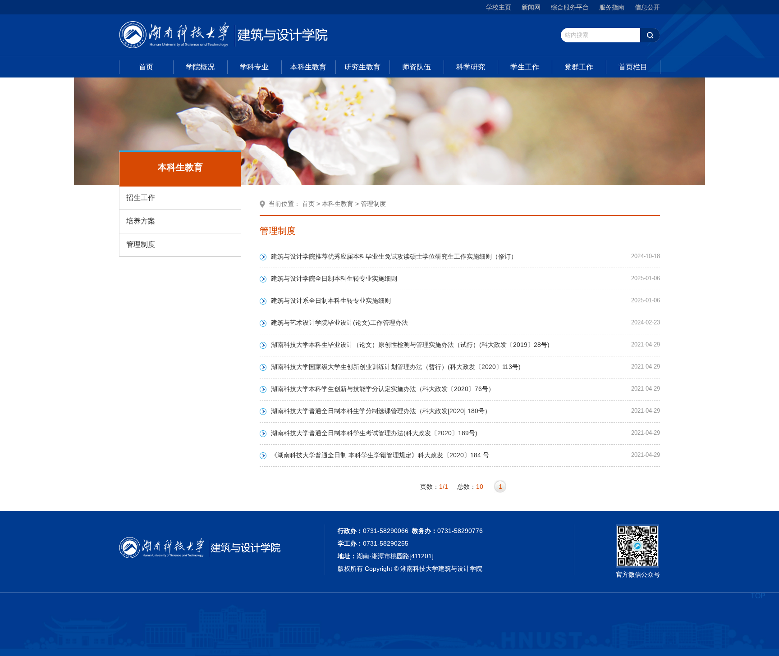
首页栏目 (633, 67)
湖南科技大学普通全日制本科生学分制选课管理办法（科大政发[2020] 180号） (381, 411)
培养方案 (140, 221)
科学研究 (470, 67)
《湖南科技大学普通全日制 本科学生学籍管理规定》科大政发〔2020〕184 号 (380, 455)
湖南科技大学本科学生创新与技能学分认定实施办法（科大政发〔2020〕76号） (383, 388)
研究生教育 (362, 67)
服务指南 (611, 7)
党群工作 (578, 67)
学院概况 (200, 67)
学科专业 (254, 67)
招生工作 (140, 197)
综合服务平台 (570, 7)
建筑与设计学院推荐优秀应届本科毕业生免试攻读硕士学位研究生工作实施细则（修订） (394, 256)
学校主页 (498, 7)
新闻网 (531, 7)
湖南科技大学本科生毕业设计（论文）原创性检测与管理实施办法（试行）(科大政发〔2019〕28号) (410, 344)
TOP (758, 596)
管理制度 (140, 244)
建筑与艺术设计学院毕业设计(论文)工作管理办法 (339, 322)
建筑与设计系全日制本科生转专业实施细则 (331, 300)
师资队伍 (416, 67)
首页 (146, 67)
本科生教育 (308, 67)
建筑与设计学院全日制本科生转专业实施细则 (334, 278)
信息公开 (647, 7)
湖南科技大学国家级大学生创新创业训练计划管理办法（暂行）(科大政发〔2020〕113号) (396, 366)
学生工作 (524, 67)
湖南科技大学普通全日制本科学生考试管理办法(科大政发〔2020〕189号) (374, 433)
